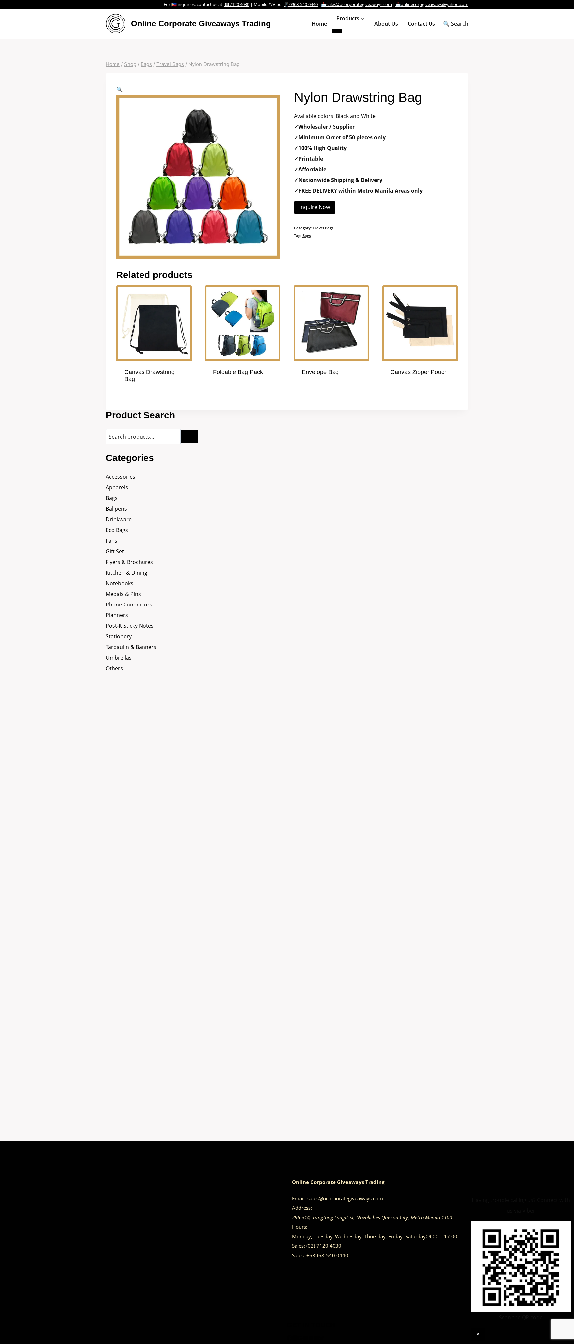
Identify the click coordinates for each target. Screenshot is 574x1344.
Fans (111, 540)
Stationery (119, 636)
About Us (386, 23)
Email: (299, 1198)
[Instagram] (295, 1338)
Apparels (117, 487)
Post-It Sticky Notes (130, 625)
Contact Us (421, 23)
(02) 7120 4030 (323, 1245)
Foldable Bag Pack (238, 372)
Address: (302, 1207)
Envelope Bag (320, 372)
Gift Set (115, 551)
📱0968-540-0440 (301, 4)
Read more (226, 391)
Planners (117, 615)
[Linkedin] (311, 1338)
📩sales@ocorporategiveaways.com (356, 4)
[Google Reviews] (300, 1338)
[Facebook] (289, 1338)
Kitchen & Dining (126, 572)
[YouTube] (316, 1338)
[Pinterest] (305, 1338)
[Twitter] (321, 1338)
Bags (306, 235)
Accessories (120, 476)
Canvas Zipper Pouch (419, 372)
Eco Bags (117, 530)
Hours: (299, 1226)
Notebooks (119, 583)
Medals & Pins (123, 594)
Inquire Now (314, 207)
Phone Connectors (129, 604)
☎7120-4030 (236, 4)
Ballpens (116, 508)
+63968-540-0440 (327, 1255)
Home (319, 23)
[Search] (189, 436)
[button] (119, 89)
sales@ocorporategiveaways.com (345, 1198)
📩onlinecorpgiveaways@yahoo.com (431, 4)
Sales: (298, 1245)
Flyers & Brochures (129, 562)
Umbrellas (119, 657)
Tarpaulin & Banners (131, 647)
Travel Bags (323, 227)
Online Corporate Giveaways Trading (338, 1182)
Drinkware (119, 519)
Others (114, 668)
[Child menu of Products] (337, 31)
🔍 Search (455, 23)
